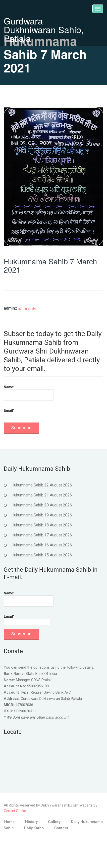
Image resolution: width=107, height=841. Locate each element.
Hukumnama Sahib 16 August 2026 (41, 545)
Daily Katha (34, 828)
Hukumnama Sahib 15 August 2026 (41, 555)
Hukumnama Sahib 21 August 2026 (41, 495)
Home (9, 822)
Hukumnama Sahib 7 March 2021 (50, 265)
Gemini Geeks (15, 811)
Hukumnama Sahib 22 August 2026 (41, 485)
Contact (61, 828)
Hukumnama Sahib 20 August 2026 (41, 505)
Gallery (54, 822)
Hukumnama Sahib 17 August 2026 (41, 535)
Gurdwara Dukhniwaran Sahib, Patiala (44, 29)
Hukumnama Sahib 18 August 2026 (41, 525)
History (31, 822)
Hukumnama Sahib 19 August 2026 (41, 515)
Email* (9, 410)
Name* (9, 386)
